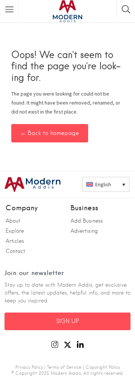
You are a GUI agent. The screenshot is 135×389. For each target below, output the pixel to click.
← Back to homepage (49, 133)
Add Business (86, 221)
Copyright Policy (103, 367)
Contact (15, 251)
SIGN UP (67, 321)
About (13, 221)
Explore (15, 231)
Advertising (84, 231)
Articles (15, 241)
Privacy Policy (29, 367)
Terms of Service (64, 367)
